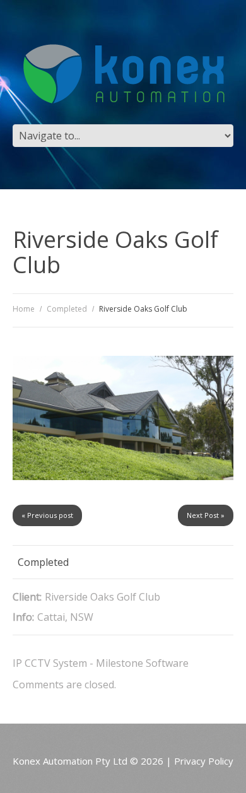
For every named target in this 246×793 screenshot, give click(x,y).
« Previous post (47, 515)
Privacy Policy (203, 761)
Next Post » (206, 515)
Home (24, 308)
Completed (67, 308)
